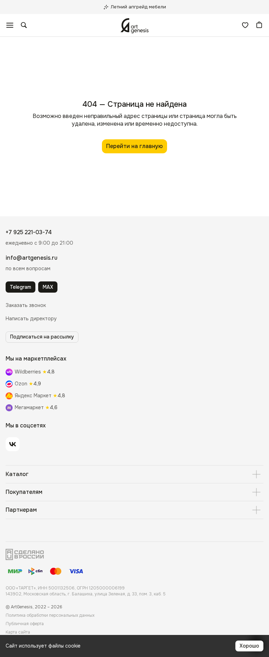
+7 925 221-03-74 (29, 232)
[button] (26, 305)
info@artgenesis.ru (31, 257)
